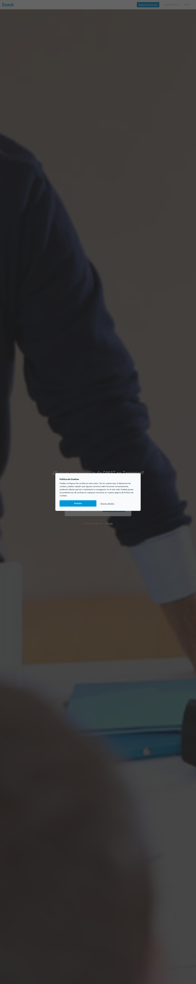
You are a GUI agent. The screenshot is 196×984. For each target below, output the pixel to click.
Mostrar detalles (107, 503)
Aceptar (78, 503)
